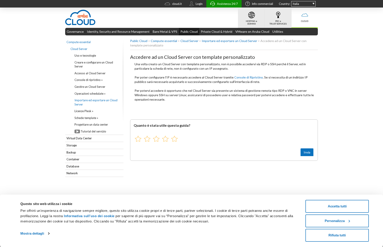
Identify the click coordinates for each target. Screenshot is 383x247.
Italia (296, 4)
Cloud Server (78, 49)
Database (72, 166)
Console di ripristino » (88, 80)
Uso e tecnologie (85, 55)
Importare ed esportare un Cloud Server (95, 102)
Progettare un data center (91, 124)
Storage (71, 145)
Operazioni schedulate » (90, 93)
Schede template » (86, 118)
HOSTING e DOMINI (251, 22)
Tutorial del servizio (93, 131)
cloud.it (177, 4)
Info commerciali (262, 4)
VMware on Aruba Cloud (252, 31)
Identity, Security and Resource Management (118, 31)
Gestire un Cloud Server (89, 86)
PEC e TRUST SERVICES (278, 22)
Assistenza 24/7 (227, 4)
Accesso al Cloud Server (90, 73)
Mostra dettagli (32, 233)
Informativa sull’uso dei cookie (89, 216)
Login (199, 4)
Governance (75, 31)
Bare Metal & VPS (165, 31)
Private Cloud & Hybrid (216, 31)
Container (72, 159)
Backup (71, 152)
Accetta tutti (337, 206)
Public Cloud (189, 31)
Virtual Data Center (79, 138)
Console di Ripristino (248, 77)
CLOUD (304, 21)
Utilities (277, 31)
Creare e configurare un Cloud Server (93, 64)
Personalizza (335, 221)
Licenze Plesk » (83, 111)
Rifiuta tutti (337, 235)
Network (72, 173)
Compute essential (78, 42)
